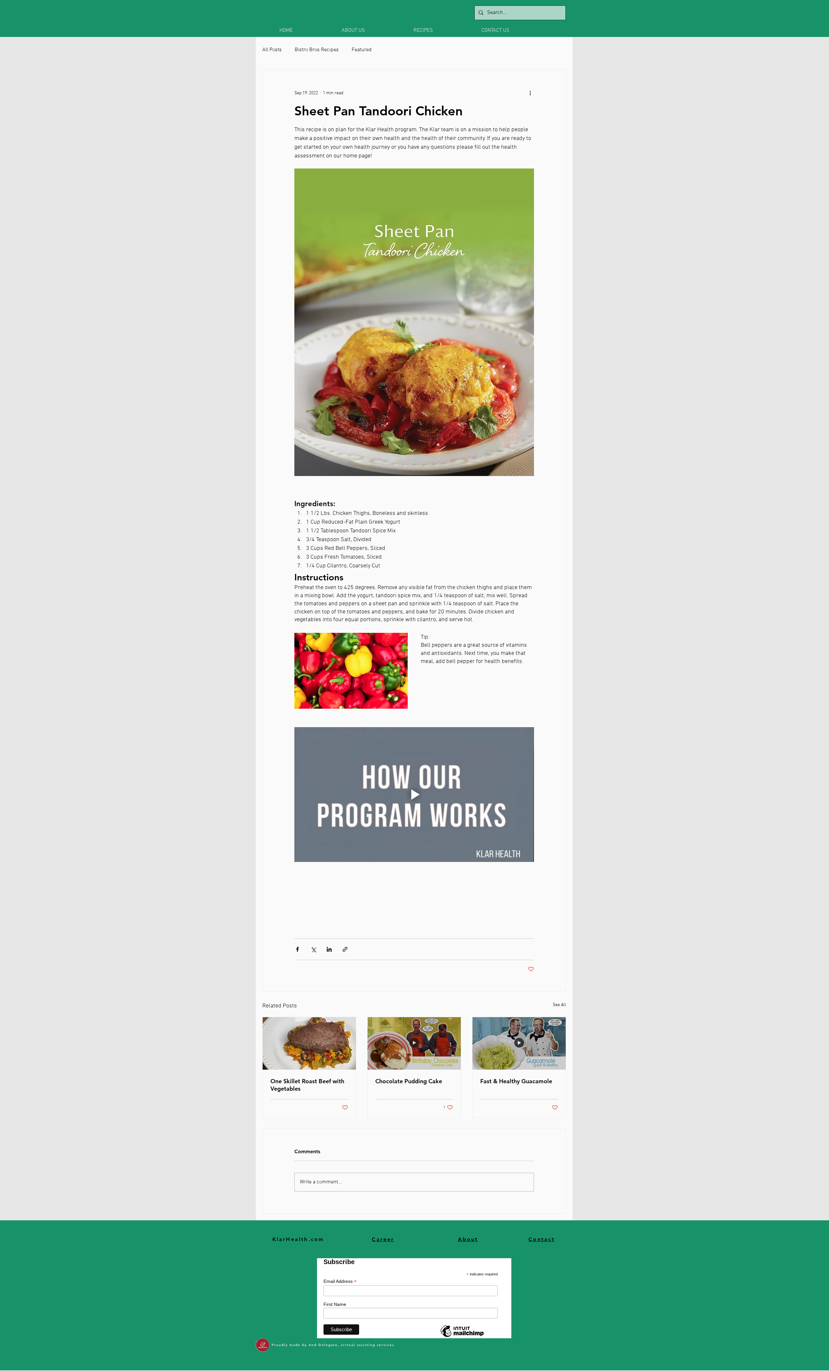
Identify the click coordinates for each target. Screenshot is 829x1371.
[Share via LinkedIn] (329, 949)
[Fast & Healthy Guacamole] (519, 1043)
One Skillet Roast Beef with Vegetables (307, 1084)
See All (559, 1005)
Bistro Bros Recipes (317, 50)
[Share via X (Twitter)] (313, 949)
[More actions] (530, 93)
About (468, 1239)
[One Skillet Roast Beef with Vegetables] (309, 1043)
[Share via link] (345, 949)
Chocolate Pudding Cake (408, 1081)
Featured (362, 50)
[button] (373, 30)
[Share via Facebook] (297, 949)
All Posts (272, 50)
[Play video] (414, 794)
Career (383, 1239)
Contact (541, 1239)
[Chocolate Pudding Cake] (414, 1043)
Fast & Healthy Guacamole (516, 1081)
